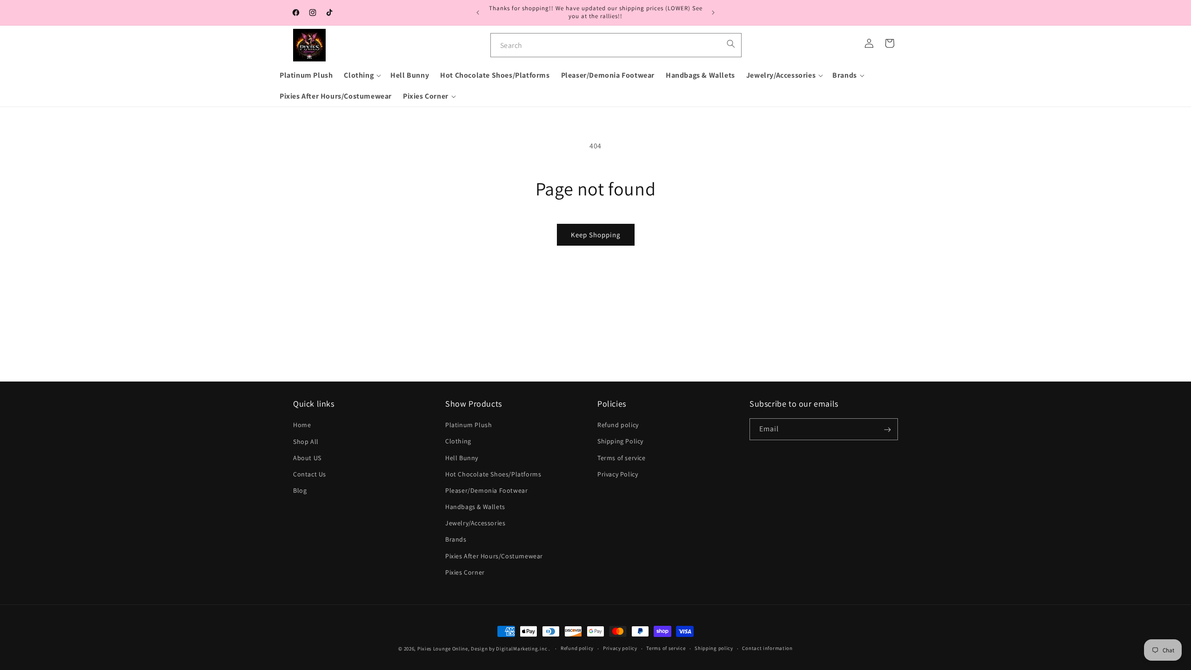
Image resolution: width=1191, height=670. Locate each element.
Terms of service (621, 458)
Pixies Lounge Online (442, 648)
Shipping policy (714, 648)
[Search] (731, 44)
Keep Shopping (596, 234)
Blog (300, 490)
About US (307, 458)
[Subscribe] (887, 430)
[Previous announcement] (478, 12)
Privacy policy (620, 648)
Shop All (306, 441)
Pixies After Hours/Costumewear (494, 556)
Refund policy (618, 425)
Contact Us (309, 474)
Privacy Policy (617, 474)
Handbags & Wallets (475, 507)
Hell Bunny (461, 458)
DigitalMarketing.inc (522, 648)
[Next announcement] (713, 12)
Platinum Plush (468, 425)
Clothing (458, 441)
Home (302, 425)
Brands (456, 540)
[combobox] (616, 45)
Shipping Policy (620, 441)
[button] (361, 75)
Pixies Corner (465, 572)
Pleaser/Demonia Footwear (486, 490)
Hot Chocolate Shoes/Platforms (493, 474)
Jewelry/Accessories (475, 523)
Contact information (767, 648)
